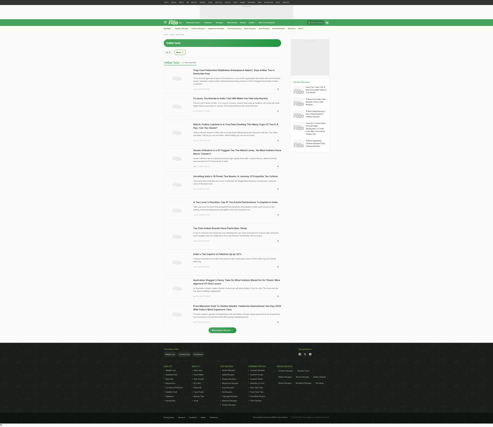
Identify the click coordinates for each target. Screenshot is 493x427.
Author (203, 417)
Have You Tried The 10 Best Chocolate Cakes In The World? (316, 90)
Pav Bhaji (319, 383)
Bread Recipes (279, 28)
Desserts (292, 28)
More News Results (221, 330)
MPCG (278, 2)
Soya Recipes (228, 387)
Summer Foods (256, 375)
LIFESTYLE (218, 2)
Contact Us (214, 417)
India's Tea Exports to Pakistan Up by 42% (217, 254)
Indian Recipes (285, 366)
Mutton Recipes (285, 377)
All (168, 52)
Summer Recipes (257, 370)
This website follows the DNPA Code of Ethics (270, 417)
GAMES (242, 2)
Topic (172, 35)
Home (166, 35)
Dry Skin (197, 383)
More (301, 28)
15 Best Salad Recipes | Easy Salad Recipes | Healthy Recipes (316, 114)
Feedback (193, 417)
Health (251, 23)
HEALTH (228, 2)
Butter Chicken (320, 377)
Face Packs (199, 392)
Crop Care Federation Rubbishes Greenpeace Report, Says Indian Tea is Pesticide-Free (233, 72)
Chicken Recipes (234, 28)
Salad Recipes (228, 375)
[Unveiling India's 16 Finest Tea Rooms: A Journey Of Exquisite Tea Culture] (177, 185)
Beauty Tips (199, 396)
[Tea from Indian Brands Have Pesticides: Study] (177, 237)
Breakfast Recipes (303, 383)
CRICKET (203, 2)
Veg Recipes (226, 366)
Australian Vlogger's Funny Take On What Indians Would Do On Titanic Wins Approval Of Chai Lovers (236, 282)
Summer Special (257, 366)
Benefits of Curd (257, 383)
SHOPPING (251, 2)
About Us (181, 417)
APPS (260, 2)
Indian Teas (180, 35)
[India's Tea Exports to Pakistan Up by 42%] (177, 262)
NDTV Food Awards (267, 23)
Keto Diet (169, 379)
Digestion (170, 396)
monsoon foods (193, 23)
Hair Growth (199, 379)
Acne (196, 401)
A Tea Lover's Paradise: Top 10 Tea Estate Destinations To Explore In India (235, 202)
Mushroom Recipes (230, 383)
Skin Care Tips (256, 387)
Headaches (170, 401)
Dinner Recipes (228, 370)
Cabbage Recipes (230, 396)
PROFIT (181, 2)
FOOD (210, 2)
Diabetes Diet (171, 375)
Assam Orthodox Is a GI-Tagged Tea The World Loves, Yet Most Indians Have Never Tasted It (237, 152)
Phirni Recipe (256, 401)
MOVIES (194, 2)
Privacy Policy (169, 417)
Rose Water (199, 375)
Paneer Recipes (229, 379)
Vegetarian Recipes (216, 28)
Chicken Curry (303, 371)
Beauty (196, 366)
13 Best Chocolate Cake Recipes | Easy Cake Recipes (316, 102)
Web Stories (232, 23)
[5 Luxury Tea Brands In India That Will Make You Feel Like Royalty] (177, 107)
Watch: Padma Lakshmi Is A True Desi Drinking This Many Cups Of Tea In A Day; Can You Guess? (235, 126)
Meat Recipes (250, 28)
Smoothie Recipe (257, 396)
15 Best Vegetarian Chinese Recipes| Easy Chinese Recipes (315, 143)
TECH (235, 2)
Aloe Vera (198, 370)
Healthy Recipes (182, 28)
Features (208, 23)
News (179, 52)
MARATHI (286, 2)
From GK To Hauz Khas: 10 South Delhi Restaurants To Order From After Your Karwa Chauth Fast (316, 128)
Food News (198, 354)
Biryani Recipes (302, 377)
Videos (243, 23)
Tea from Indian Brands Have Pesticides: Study (220, 228)
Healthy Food (171, 392)
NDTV (166, 2)
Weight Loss (170, 354)
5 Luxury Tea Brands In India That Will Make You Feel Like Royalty (230, 98)
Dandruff (197, 387)
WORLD (173, 2)
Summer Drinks (256, 379)
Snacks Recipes (198, 28)
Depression (170, 383)
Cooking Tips (184, 354)
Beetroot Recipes (229, 401)
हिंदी (188, 2)
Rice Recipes (264, 28)
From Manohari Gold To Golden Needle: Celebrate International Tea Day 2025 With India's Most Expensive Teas (237, 308)
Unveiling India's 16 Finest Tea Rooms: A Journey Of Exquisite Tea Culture (235, 176)
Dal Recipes (227, 392)
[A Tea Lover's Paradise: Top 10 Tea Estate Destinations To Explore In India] (177, 210)
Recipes (219, 23)
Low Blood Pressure (174, 387)
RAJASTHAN (268, 2)
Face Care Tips (256, 392)
